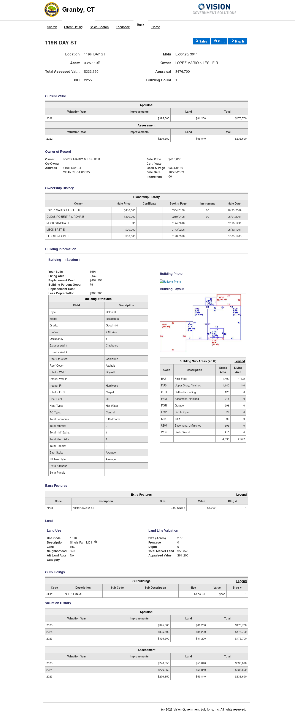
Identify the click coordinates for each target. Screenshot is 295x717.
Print (221, 41)
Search (52, 26)
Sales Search (99, 26)
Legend (240, 361)
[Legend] (95, 542)
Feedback (123, 26)
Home (155, 26)
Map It (239, 41)
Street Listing (73, 26)
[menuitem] (52, 26)
